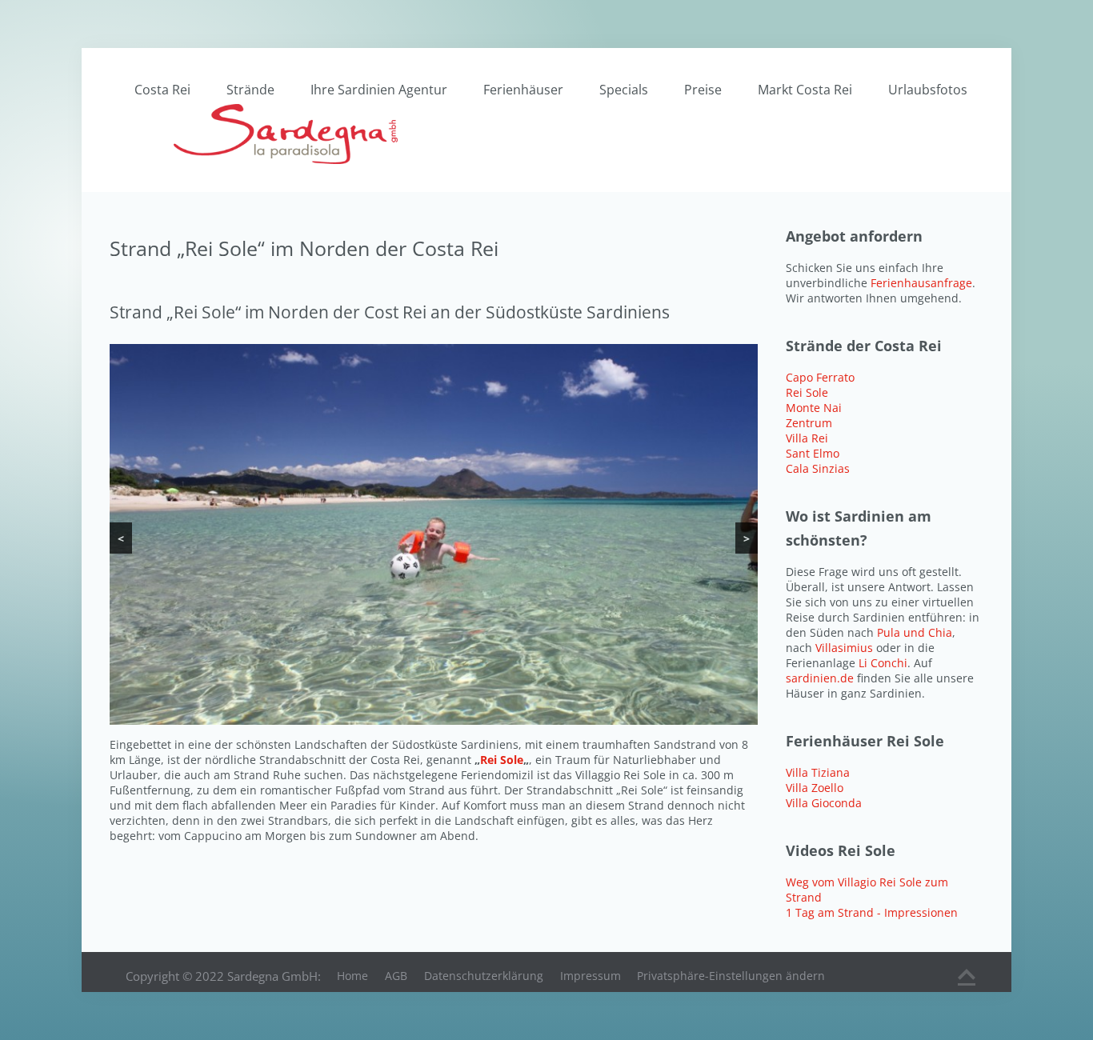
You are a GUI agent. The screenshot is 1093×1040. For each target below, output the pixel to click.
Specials (623, 89)
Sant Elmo (812, 453)
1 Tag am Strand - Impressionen (872, 912)
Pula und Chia (914, 632)
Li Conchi (883, 662)
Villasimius (845, 647)
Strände (250, 89)
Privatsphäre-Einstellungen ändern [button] (731, 975)
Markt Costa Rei (805, 89)
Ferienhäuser (523, 89)
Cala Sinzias (818, 468)
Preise (703, 89)
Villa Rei (807, 438)
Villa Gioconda (824, 802)
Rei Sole (501, 759)
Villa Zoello (814, 787)
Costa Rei (162, 89)
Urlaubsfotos (927, 89)
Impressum (590, 975)
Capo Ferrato (820, 377)
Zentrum (809, 422)
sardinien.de (820, 678)
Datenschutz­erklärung (483, 975)
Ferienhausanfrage (921, 282)
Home (352, 975)
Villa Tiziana (818, 772)
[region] (434, 534)
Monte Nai (814, 407)
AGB (396, 975)
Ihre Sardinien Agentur (378, 89)
